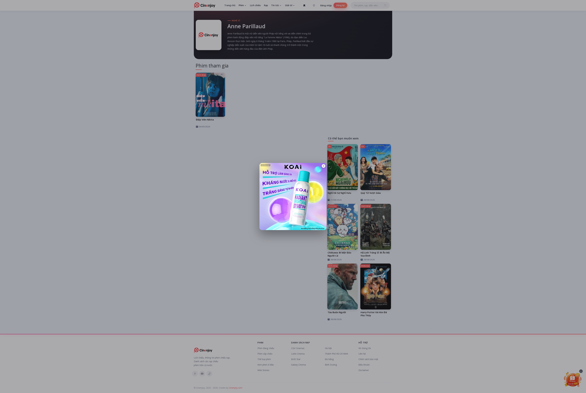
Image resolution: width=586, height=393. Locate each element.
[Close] (323, 166)
